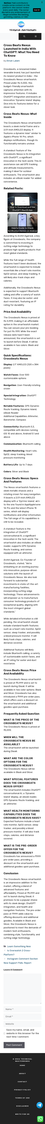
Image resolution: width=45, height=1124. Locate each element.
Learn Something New (19, 946)
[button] (24, 36)
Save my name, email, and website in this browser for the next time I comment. (22, 1033)
